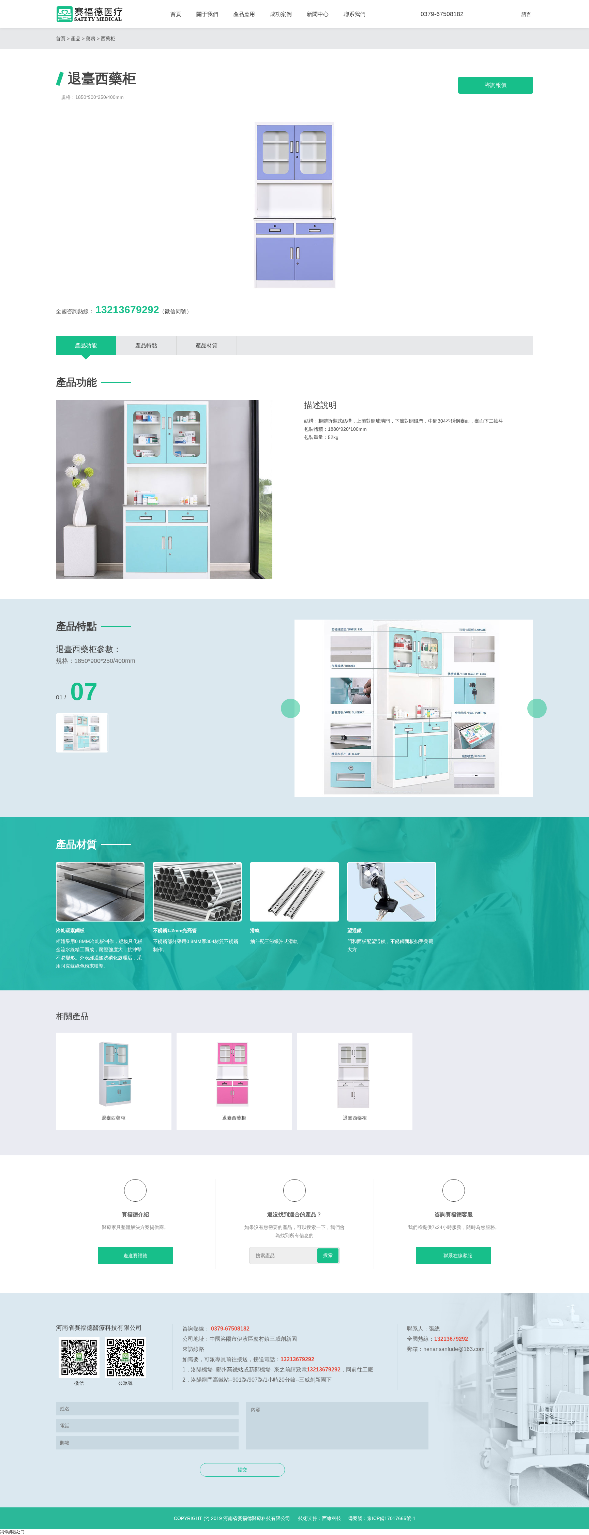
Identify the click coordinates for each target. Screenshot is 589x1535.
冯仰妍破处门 (12, 1532)
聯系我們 (354, 14)
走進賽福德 (135, 1255)
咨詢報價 (496, 85)
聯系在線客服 (457, 1255)
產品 (75, 38)
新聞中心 (318, 14)
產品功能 (86, 345)
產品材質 (206, 345)
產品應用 (244, 14)
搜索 (328, 1255)
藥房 (90, 38)
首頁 (175, 14)
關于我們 (207, 14)
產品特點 (146, 345)
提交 (242, 1469)
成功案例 (281, 14)
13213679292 (127, 309)
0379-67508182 (442, 14)
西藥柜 (108, 38)
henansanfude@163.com (453, 1349)
